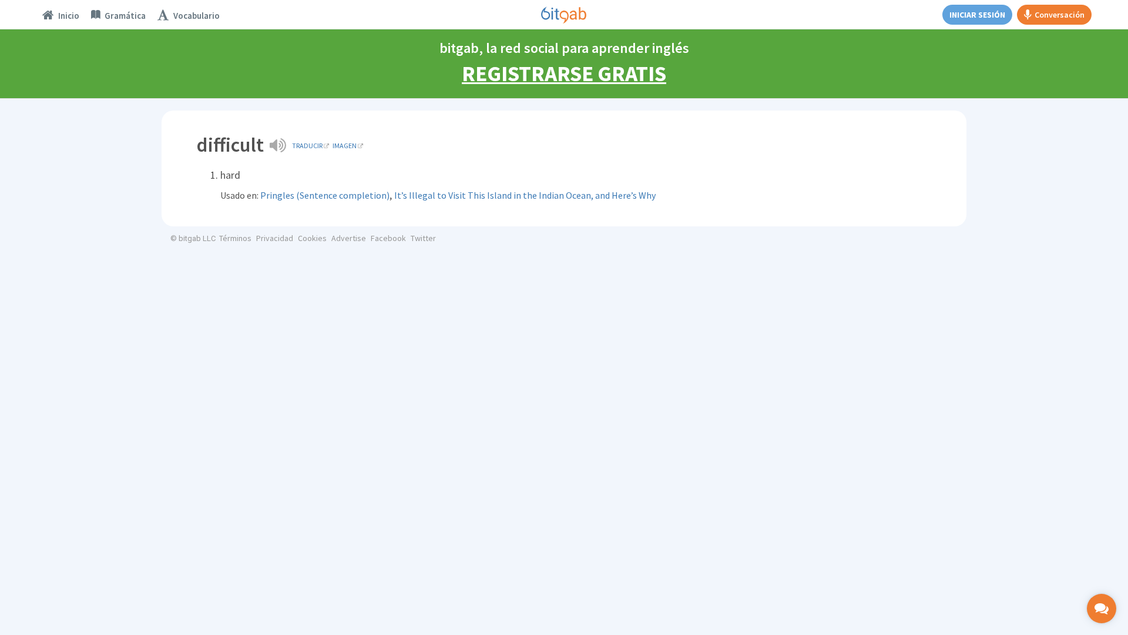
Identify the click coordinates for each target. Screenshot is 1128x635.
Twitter (423, 238)
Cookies (312, 238)
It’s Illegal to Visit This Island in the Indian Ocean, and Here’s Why (525, 195)
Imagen (345, 145)
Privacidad (274, 238)
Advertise (348, 238)
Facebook (388, 238)
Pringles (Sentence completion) (325, 195)
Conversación (1060, 14)
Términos (235, 238)
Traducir (307, 145)
